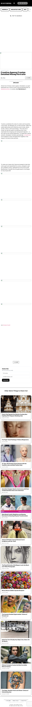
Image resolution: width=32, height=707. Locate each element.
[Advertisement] (16, 35)
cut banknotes (27, 135)
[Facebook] (19, 3)
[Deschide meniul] (14, 3)
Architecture (16, 9)
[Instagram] (21, 3)
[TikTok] (25, 3)
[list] (16, 10)
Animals (5, 9)
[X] (23, 3)
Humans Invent (6, 325)
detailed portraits (5, 89)
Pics (4, 78)
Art (25, 9)
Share (29, 77)
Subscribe (5, 380)
